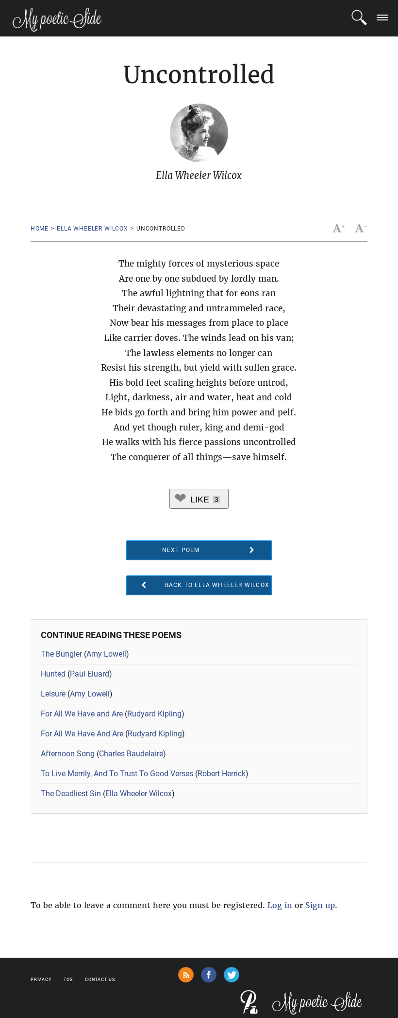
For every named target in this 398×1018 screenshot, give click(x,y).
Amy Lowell (106, 654)
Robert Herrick (222, 773)
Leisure (53, 693)
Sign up (320, 905)
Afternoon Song (68, 753)
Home (40, 228)
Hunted (53, 674)
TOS (68, 979)
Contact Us (100, 979)
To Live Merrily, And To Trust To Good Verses (117, 773)
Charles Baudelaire (131, 753)
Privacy (41, 979)
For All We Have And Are (82, 733)
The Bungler (61, 654)
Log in (279, 905)
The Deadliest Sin (71, 793)
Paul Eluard (89, 674)
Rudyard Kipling (154, 713)
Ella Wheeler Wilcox (92, 228)
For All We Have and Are (82, 713)
